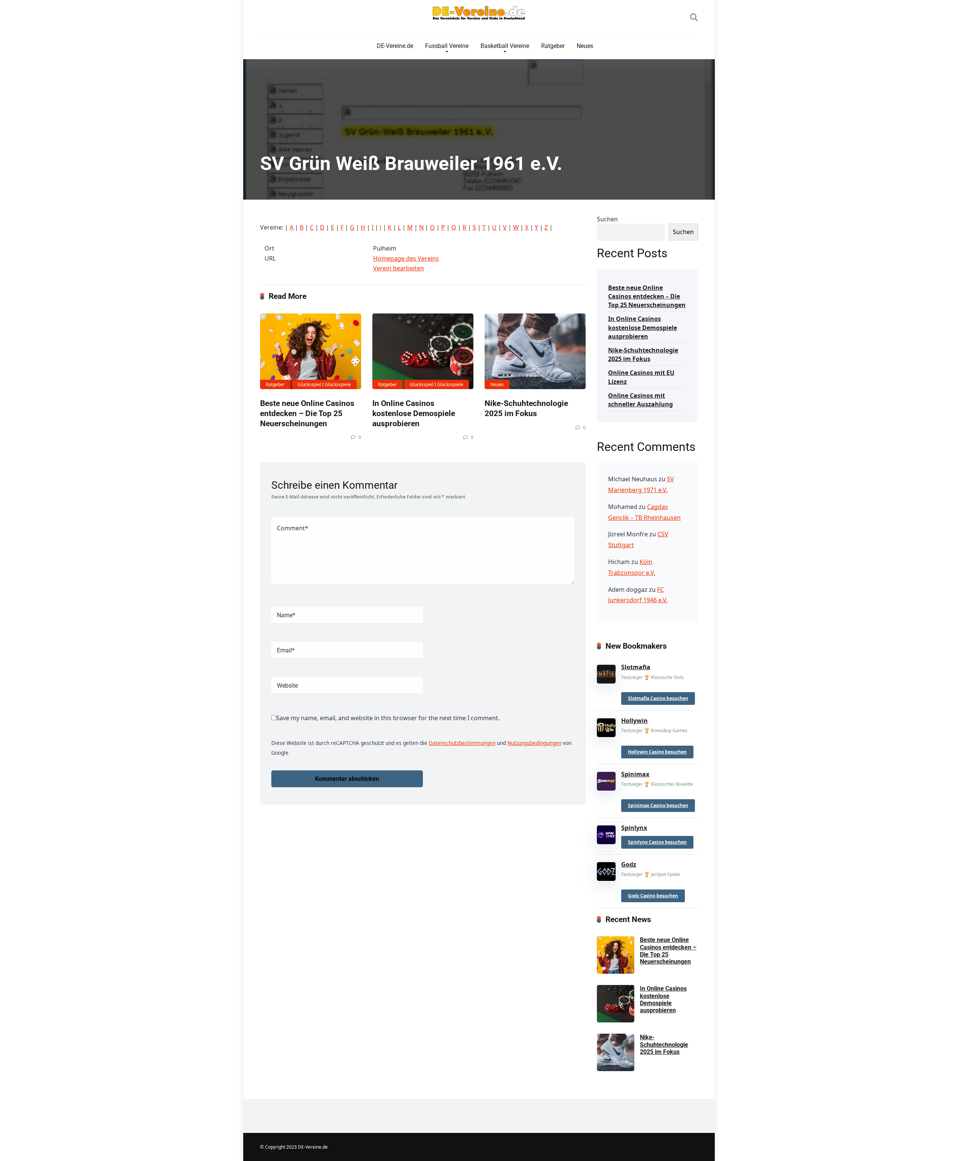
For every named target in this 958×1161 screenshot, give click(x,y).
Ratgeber (553, 45)
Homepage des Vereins (406, 258)
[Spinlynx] (606, 833)
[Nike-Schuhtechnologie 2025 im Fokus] (535, 351)
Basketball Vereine (504, 45)
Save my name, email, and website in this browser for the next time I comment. (388, 718)
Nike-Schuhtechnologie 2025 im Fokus (526, 408)
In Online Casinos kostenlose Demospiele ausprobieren (413, 413)
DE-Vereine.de (395, 45)
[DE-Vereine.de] (479, 14)
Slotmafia (635, 667)
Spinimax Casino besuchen (658, 805)
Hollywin (634, 720)
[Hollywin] (606, 726)
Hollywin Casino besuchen (657, 752)
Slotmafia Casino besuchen (658, 698)
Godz (628, 864)
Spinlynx (634, 828)
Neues (585, 45)
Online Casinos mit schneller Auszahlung (640, 399)
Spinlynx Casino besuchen (657, 842)
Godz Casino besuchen (653, 895)
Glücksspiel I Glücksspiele (324, 384)
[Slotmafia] (606, 673)
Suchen (607, 219)
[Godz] (606, 870)
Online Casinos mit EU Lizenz (641, 377)
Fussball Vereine (447, 45)
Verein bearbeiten (398, 268)
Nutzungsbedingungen (534, 742)
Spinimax (635, 774)
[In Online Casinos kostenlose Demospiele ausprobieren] (422, 351)
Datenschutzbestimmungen (462, 742)
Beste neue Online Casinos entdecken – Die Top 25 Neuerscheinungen (307, 413)
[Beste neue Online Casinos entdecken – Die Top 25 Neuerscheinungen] (310, 351)
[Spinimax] (606, 780)
